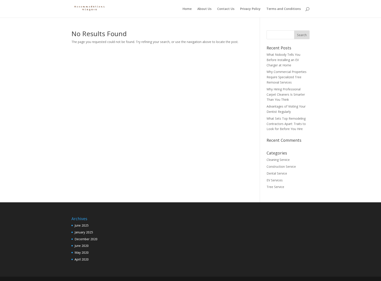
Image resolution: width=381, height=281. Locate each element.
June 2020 (82, 246)
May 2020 (82, 252)
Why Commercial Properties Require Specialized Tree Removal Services (286, 77)
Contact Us (225, 9)
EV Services (275, 180)
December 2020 (86, 239)
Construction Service (281, 166)
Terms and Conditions (283, 9)
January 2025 (84, 232)
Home (187, 9)
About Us (204, 9)
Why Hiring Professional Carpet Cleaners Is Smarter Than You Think (286, 94)
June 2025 (82, 225)
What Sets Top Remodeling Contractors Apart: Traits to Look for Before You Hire (286, 123)
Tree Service (275, 187)
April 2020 (82, 259)
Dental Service (277, 173)
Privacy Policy (250, 9)
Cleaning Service (278, 160)
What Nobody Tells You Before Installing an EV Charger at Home (283, 59)
